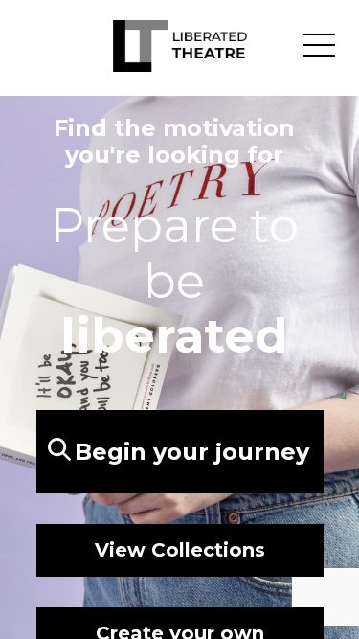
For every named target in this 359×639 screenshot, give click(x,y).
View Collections (180, 549)
